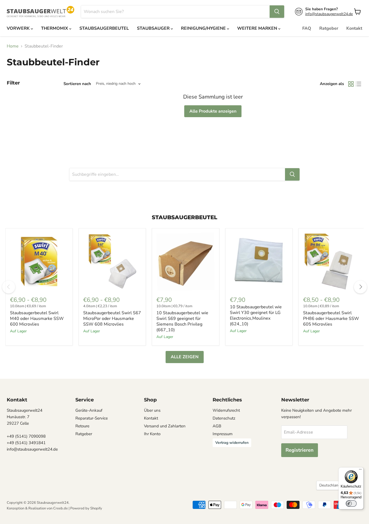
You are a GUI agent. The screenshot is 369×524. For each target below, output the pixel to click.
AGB (217, 426)
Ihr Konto (152, 434)
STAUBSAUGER (154, 28)
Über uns (152, 410)
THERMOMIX (55, 28)
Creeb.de (60, 508)
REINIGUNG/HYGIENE (204, 28)
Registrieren (300, 450)
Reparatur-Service (91, 418)
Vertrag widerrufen (232, 442)
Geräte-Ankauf (88, 410)
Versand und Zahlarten (165, 426)
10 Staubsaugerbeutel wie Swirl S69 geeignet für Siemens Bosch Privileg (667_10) (182, 321)
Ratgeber (328, 28)
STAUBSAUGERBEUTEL (104, 28)
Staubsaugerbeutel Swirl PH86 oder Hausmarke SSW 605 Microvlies (331, 318)
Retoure (82, 426)
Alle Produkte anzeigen (212, 111)
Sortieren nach (77, 84)
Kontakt (354, 28)
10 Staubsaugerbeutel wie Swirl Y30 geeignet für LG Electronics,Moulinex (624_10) (256, 315)
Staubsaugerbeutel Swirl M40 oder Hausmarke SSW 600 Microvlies (37, 318)
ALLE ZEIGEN (185, 357)
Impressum (223, 434)
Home (13, 46)
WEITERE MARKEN (257, 28)
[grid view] (351, 84)
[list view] (358, 84)
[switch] (351, 503)
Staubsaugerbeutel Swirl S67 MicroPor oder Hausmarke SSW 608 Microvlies (112, 318)
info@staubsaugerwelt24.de (329, 13)
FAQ (306, 28)
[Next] (360, 286)
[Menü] (360, 470)
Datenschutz (224, 418)
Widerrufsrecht (226, 410)
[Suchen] (277, 11)
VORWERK (19, 28)
